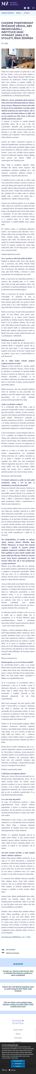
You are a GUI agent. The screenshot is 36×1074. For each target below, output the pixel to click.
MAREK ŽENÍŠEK (7, 13)
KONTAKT (18, 1042)
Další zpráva (10, 949)
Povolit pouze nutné (18, 1060)
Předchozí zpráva (12, 953)
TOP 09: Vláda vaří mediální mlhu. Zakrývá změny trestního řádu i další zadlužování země (18, 1005)
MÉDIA (18, 13)
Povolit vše (18, 1066)
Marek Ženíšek (18, 1030)
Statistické (13, 1070)
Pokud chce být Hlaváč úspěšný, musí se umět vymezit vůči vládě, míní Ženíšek (18, 989)
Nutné (5, 1070)
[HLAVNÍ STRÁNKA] (10, 3)
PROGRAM (18, 1038)
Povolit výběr (18, 1063)
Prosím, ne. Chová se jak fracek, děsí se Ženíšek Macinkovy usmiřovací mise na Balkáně (18, 973)
